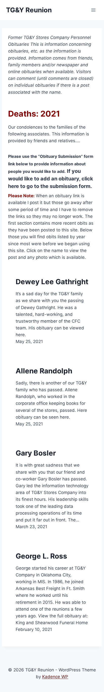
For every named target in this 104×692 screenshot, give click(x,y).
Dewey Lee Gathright (52, 281)
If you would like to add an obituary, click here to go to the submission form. (50, 178)
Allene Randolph (44, 371)
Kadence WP (55, 676)
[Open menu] (93, 10)
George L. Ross (41, 556)
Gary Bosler (36, 453)
